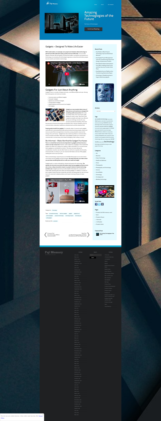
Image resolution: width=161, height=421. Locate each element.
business (106, 122)
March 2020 (77, 367)
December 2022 (77, 297)
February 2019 (77, 395)
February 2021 (77, 344)
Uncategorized (99, 177)
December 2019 (77, 374)
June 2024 (76, 278)
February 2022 (77, 318)
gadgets (70, 213)
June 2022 (76, 310)
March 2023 (77, 295)
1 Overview (98, 219)
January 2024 (77, 284)
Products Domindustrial (110, 286)
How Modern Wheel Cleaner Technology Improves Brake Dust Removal (104, 53)
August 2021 (77, 331)
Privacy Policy (108, 284)
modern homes (101, 133)
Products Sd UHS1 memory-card (104, 212)
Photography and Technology (103, 167)
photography (101, 135)
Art (97, 153)
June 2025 (76, 267)
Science (98, 169)
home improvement (99, 130)
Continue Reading (93, 29)
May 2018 (76, 414)
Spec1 (97, 214)
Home (95, 4)
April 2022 (76, 314)
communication (106, 124)
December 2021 (77, 323)
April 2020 (76, 365)
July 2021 (76, 333)
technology (109, 142)
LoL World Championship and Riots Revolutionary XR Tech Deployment (77, 235)
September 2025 (78, 263)
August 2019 (77, 382)
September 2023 (78, 289)
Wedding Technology (101, 179)
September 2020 (78, 355)
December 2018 (77, 399)
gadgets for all (76, 213)
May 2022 (76, 312)
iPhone (97, 131)
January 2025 (77, 269)
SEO (101, 139)
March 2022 (77, 316)
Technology (54, 210)
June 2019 (76, 387)
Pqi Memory (54, 252)
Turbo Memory (108, 306)
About (102, 4)
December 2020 (77, 348)
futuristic (101, 128)
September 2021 (77, 329)
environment (97, 128)
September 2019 (77, 380)
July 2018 (76, 410)
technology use (78, 215)
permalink (55, 221)
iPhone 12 (101, 131)
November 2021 (77, 325)
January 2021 (77, 346)
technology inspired (69, 215)
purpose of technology (59, 215)
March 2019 (76, 393)
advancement (110, 119)
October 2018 (77, 404)
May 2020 (76, 363)
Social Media (99, 172)
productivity (107, 137)
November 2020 (77, 350)
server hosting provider (106, 139)
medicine (96, 133)
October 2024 (77, 274)
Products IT (107, 292)
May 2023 (76, 293)
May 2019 (76, 389)
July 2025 (76, 265)
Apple (96, 121)
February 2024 (77, 282)
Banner (106, 263)
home (112, 128)
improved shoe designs (107, 130)
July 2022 (76, 308)
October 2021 (77, 327)
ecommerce (97, 126)
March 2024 (77, 280)
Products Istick (100, 224)
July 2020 (76, 359)
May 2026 (76, 257)
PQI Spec (107, 282)
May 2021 (76, 338)
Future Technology (100, 158)
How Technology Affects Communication (53, 235)
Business (98, 155)
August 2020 (77, 357)
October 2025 (77, 261)
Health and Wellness (101, 160)
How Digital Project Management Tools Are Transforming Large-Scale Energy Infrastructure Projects (105, 59)
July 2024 (76, 276)
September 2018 (78, 406)
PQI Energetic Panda (109, 273)
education (102, 126)
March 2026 (77, 259)
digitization (111, 124)
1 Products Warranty (109, 257)
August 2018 (77, 408)
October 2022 (77, 301)
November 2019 (77, 376)
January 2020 (77, 372)
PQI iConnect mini (109, 275)
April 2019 (76, 391)
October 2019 (77, 378)
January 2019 (77, 397)
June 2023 (76, 291)
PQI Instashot (110, 4)
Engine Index (107, 269)
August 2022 (77, 306)
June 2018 (76, 412)
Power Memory (108, 271)
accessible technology (53, 213)
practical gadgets (49, 215)
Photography (99, 165)
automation (110, 121)
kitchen (104, 131)
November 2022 (77, 299)
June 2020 (76, 361)
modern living (107, 133)
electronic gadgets (63, 213)
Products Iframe (100, 217)
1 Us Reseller (99, 221)
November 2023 (77, 286)
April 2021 (76, 340)
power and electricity (108, 135)
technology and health (99, 144)
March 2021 (76, 342)
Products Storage (108, 302)
